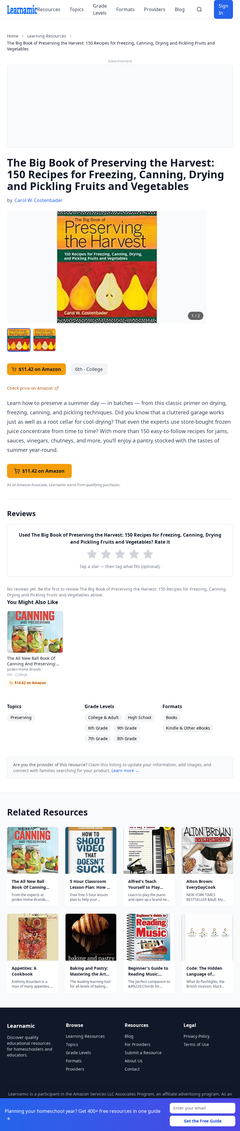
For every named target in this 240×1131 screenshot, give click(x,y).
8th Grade (127, 738)
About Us (134, 1061)
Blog (180, 9)
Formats (125, 9)
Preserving (21, 717)
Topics (77, 9)
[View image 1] (18, 340)
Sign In (223, 9)
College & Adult (103, 717)
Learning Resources (46, 36)
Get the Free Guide (203, 1121)
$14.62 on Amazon (30, 682)
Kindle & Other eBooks (188, 728)
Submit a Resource (143, 1052)
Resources (48, 9)
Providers (154, 9)
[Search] (199, 9)
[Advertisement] (120, 106)
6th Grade (98, 728)
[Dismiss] (233, 1105)
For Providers (137, 1044)
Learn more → (125, 770)
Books (171, 717)
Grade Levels (100, 9)
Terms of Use (196, 1044)
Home (12, 36)
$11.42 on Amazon (40, 369)
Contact (132, 1069)
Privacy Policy (197, 1036)
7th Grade (98, 738)
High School (139, 717)
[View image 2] (44, 340)
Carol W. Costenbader (39, 200)
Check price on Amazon (30, 388)
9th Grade (127, 728)
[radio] (91, 554)
